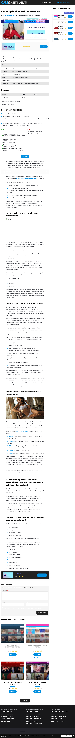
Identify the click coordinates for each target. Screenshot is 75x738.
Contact (23, 731)
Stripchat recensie (7, 716)
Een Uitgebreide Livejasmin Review (12, 683)
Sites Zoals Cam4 (56, 718)
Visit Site (43, 46)
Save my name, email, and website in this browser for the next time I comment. (23, 608)
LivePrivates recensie (7, 718)
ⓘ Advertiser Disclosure (44, 52)
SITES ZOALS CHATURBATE (33, 718)
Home (2, 8)
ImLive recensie (5, 721)
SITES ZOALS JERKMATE (32, 711)
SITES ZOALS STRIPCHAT (33, 714)
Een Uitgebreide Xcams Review (37, 683)
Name (4, 602)
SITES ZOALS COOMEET (32, 716)
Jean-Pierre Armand (9, 15)
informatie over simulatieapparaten (26, 178)
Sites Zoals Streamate (58, 721)
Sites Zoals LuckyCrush (58, 714)
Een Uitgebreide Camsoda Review (37, 646)
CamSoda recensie (6, 711)
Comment (5, 590)
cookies (9, 735)
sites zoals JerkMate (22, 431)
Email (27, 602)
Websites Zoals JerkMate (34, 723)
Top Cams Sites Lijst (63, 2)
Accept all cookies (66, 735)
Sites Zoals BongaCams (58, 716)
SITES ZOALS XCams (32, 721)
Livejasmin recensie (7, 714)
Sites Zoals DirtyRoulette (59, 711)
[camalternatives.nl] (14, 2)
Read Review (13, 657)
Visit (70, 16)
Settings (54, 735)
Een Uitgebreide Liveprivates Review (12, 646)
